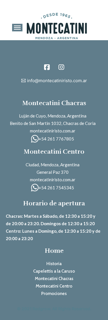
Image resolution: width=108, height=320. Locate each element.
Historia (54, 263)
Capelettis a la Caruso (54, 271)
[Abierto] (17, 27)
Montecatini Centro (54, 286)
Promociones (54, 293)
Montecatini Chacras (54, 278)
